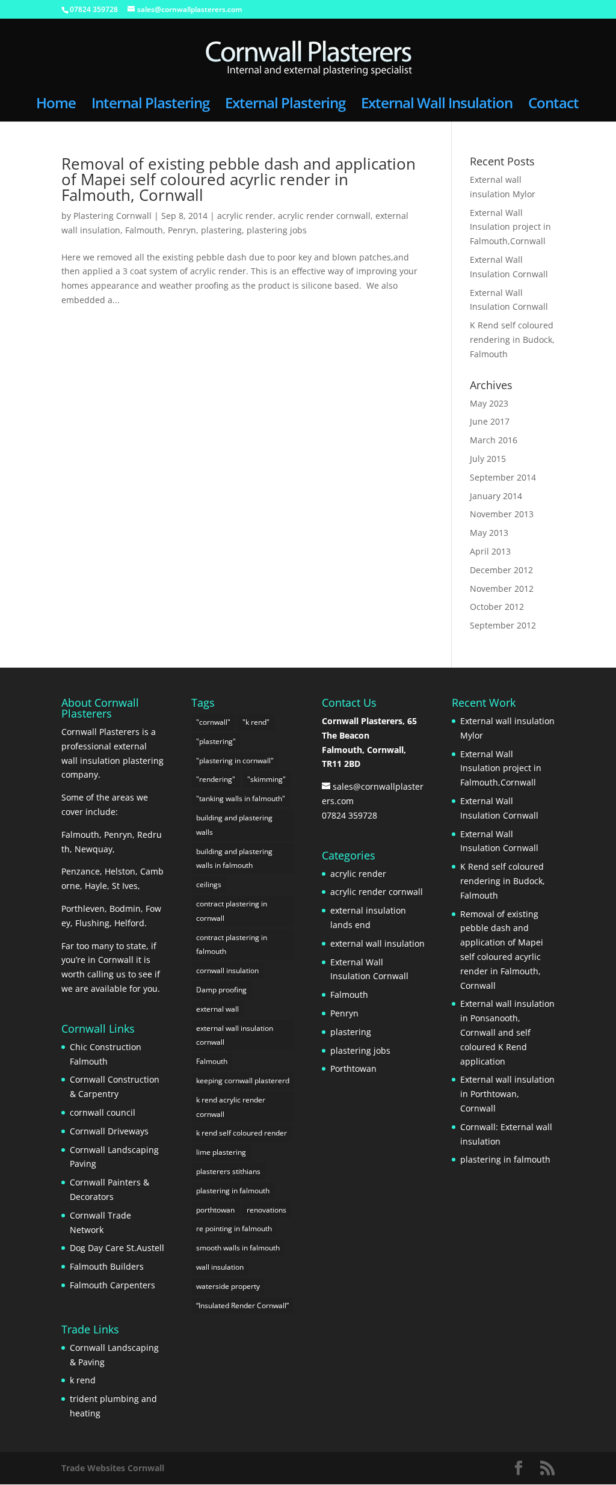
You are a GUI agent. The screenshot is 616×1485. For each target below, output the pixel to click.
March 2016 (493, 440)
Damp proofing (221, 990)
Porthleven (83, 908)
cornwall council (102, 1112)
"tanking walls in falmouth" (240, 798)
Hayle (96, 885)
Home (56, 105)
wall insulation (220, 1267)
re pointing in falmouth (234, 1228)
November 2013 (502, 514)
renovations (266, 1210)
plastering (221, 230)
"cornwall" (213, 722)
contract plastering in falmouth (231, 944)
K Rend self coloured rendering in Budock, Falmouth (512, 339)
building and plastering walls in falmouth (234, 858)
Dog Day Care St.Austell (117, 1247)
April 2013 (490, 551)
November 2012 (502, 588)
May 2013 (489, 532)
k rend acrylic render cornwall (230, 1107)
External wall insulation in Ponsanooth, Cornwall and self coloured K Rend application (507, 1032)
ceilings (208, 884)
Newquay (93, 849)
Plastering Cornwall (112, 215)
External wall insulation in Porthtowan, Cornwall (507, 1094)
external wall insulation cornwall (234, 1035)
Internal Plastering (150, 105)
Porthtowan (353, 1068)
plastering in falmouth (233, 1190)
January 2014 (496, 496)
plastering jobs (277, 230)
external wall (217, 1009)
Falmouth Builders (107, 1266)
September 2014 (503, 477)
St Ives (125, 885)
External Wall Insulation (437, 105)
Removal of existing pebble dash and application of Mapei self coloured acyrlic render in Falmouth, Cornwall (238, 179)
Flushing (92, 923)
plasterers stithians (228, 1171)
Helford (129, 923)
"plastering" (216, 741)
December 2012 (501, 570)
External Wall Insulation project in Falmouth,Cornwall (510, 227)
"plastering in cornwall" (235, 760)
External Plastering (285, 105)
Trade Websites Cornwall (112, 1468)
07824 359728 (94, 9)
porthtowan (215, 1210)
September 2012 (503, 625)
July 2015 (488, 458)
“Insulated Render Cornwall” (242, 1305)
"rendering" (215, 779)
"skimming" (266, 779)
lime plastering (221, 1152)
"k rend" (256, 722)
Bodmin (125, 908)
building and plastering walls (234, 825)
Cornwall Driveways (109, 1131)
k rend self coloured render (241, 1133)
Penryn (182, 230)
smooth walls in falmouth (238, 1248)
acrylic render (245, 215)
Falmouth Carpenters (112, 1285)
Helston (120, 871)
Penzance (80, 871)
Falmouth (144, 230)
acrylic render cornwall (324, 215)
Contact (553, 105)
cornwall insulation (227, 970)
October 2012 (497, 606)
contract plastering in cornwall (231, 911)
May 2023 (489, 403)
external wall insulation (377, 943)
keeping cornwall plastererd (242, 1080)
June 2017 (490, 421)
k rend (83, 1380)
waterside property (228, 1286)
